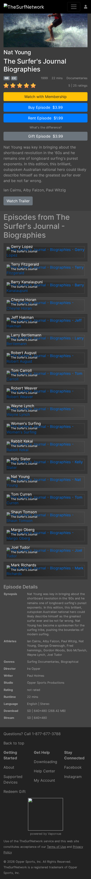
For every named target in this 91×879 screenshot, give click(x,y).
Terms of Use (56, 847)
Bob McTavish (76, 650)
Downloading (45, 761)
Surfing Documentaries (43, 661)
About (9, 767)
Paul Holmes (35, 675)
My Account (44, 780)
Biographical (69, 661)
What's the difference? (46, 127)
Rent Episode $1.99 (45, 118)
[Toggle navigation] (73, 6)
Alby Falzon (33, 190)
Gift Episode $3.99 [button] (45, 136)
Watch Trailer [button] (18, 201)
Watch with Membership (45, 96)
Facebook (73, 767)
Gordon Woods (54, 650)
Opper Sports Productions (45, 682)
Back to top (14, 743)
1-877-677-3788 (46, 733)
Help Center (44, 771)
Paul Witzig (56, 190)
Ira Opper (33, 668)
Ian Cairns (12, 190)
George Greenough (51, 645)
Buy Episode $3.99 (45, 107)
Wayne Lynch (36, 654)
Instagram (73, 776)
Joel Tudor (54, 654)
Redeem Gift (15, 791)
